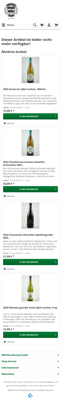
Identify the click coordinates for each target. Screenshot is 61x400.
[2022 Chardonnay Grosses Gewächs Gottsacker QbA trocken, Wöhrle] (30, 143)
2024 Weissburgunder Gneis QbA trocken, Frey (30, 307)
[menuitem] (8, 25)
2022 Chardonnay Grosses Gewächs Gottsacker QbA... (24, 163)
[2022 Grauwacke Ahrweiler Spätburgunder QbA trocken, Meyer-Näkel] (30, 215)
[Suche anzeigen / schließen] (34, 25)
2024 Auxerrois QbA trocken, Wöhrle (24, 89)
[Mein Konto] (49, 25)
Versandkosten (48, 382)
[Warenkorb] (56, 25)
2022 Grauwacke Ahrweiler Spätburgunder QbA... (28, 236)
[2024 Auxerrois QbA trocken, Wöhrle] (30, 70)
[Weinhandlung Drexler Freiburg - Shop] (30, 11)
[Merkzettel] (42, 25)
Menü (10, 25)
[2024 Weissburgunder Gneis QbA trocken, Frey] (30, 288)
